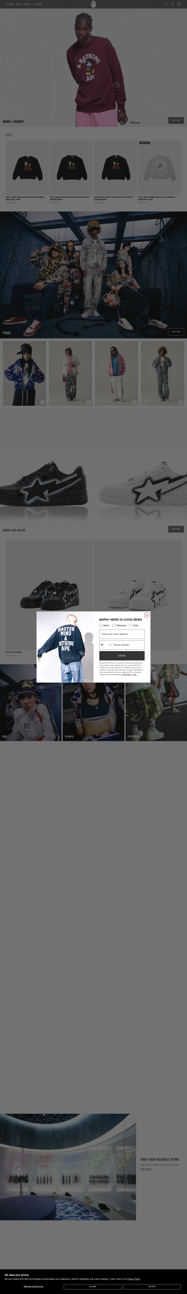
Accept (92, 1287)
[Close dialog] (146, 615)
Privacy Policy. (134, 1279)
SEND (122, 655)
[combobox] (105, 644)
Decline (151, 1287)
